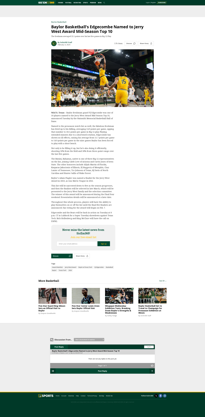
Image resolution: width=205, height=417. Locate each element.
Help (77, 396)
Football (68, 3)
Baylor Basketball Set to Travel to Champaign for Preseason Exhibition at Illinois (150, 309)
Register (153, 2)
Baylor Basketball (58, 22)
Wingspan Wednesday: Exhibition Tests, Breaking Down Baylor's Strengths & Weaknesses (118, 309)
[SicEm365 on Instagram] (165, 396)
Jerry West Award (70, 267)
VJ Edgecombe (99, 267)
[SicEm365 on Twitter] (156, 396)
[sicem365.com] (46, 2)
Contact (83, 396)
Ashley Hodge (112, 316)
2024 (70, 270)
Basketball (109, 267)
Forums (60, 3)
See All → (163, 281)
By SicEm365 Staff (65, 42)
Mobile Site (109, 396)
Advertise (71, 396)
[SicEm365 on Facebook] (160, 396)
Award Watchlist (57, 267)
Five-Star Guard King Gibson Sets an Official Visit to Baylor (51, 308)
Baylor (54, 270)
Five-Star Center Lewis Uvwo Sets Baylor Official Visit (86, 307)
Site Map (101, 396)
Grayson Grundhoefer (48, 313)
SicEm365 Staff (146, 316)
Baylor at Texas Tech (85, 267)
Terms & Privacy (92, 396)
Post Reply (59, 347)
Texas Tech (62, 270)
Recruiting (77, 3)
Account (63, 396)
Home (57, 396)
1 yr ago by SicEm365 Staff (76, 353)
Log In (148, 2)
